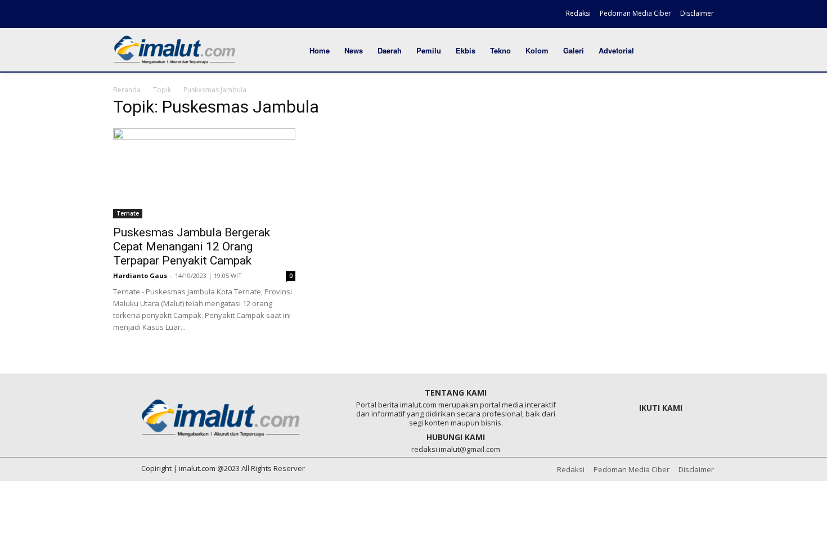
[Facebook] (122, 15)
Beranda (127, 90)
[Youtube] (180, 15)
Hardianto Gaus (140, 275)
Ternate (127, 213)
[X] (160, 15)
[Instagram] (141, 15)
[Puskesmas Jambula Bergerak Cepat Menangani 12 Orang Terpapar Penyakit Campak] (204, 173)
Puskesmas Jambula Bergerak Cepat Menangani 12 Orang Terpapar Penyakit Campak (191, 246)
